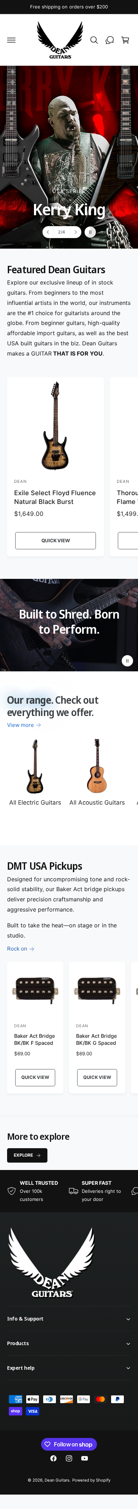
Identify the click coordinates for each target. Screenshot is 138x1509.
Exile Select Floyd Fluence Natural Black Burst (55, 497)
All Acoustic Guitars (97, 802)
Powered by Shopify (91, 1480)
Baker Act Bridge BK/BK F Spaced (34, 1039)
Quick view (55, 540)
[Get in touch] (109, 40)
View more (20, 725)
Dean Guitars (57, 1480)
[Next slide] (75, 232)
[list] (69, 1191)
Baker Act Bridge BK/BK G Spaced (96, 1039)
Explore (23, 1155)
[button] (11, 40)
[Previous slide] (48, 232)
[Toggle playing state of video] (127, 660)
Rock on (17, 948)
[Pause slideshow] (90, 232)
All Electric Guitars (35, 802)
